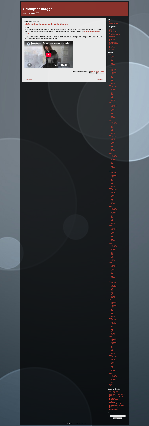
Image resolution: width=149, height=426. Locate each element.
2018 (110, 188)
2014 (110, 262)
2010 (110, 336)
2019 (110, 171)
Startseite (112, 22)
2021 (110, 135)
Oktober (113, 70)
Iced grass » (100, 79)
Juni (112, 59)
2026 (110, 55)
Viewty (111, 40)
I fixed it (111, 49)
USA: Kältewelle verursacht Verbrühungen (46, 24)
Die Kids (111, 33)
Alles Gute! (112, 392)
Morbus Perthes (115, 34)
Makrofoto (112, 45)
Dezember (113, 69)
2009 (110, 355)
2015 (110, 244)
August (113, 56)
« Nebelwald (28, 79)
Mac (110, 30)
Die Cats (111, 46)
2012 (110, 299)
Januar (113, 66)
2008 (110, 374)
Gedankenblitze (114, 32)
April (112, 62)
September (114, 72)
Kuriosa (93, 71)
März (112, 63)
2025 (110, 68)
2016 (110, 225)
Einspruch (112, 398)
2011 (110, 318)
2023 (110, 102)
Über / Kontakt (113, 23)
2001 (110, 385)
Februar (113, 64)
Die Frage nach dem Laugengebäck (115, 408)
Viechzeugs (112, 47)
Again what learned (115, 403)
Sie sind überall (113, 391)
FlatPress (112, 38)
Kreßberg (112, 39)
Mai (112, 60)
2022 (110, 121)
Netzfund (112, 36)
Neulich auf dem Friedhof (116, 397)
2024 (110, 85)
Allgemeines (113, 42)
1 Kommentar (100, 73)
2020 (110, 154)
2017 (110, 206)
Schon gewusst (100, 71)
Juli (112, 57)
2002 (110, 384)
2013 (110, 281)
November (114, 88)
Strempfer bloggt (37, 9)
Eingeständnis (113, 399)
